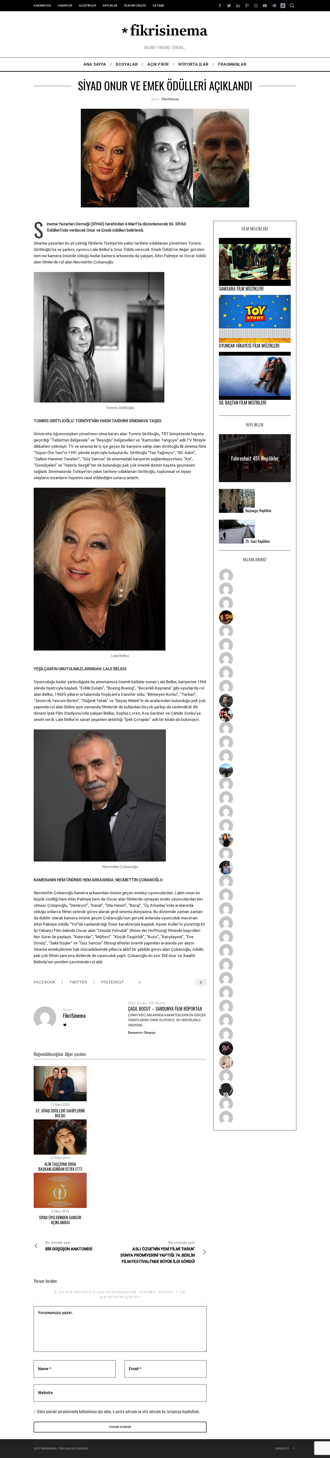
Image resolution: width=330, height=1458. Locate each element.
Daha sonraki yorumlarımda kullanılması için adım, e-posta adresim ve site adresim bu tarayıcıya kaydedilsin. (118, 1411)
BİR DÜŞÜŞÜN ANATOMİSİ (68, 1245)
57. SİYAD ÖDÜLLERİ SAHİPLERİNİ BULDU (60, 1113)
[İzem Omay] (254, 909)
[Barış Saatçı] (254, 1020)
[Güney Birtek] (254, 1048)
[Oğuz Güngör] (254, 1118)
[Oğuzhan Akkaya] (254, 937)
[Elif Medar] (254, 1062)
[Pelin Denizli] (254, 993)
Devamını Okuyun (142, 1032)
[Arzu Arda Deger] (254, 659)
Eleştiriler (87, 5)
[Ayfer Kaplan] (254, 715)
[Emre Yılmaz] (254, 784)
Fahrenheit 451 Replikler (255, 458)
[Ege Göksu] (254, 895)
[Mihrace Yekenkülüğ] (254, 1104)
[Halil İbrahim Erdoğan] (254, 589)
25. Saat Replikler (257, 541)
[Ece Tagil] (254, 1007)
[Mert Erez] (254, 1090)
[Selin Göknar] (254, 868)
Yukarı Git (282, 1448)
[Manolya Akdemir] (254, 1076)
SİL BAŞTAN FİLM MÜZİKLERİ (242, 402)
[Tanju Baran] (254, 603)
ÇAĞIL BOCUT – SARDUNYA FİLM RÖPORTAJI (165, 1008)
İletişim (158, 5)
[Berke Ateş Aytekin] (254, 854)
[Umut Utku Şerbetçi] (254, 826)
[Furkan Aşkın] (254, 798)
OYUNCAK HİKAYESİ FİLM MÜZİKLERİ (249, 345)
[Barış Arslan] (254, 701)
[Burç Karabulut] (254, 687)
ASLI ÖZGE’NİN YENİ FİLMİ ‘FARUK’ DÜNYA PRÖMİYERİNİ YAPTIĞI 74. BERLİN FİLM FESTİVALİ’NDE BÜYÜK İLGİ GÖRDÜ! (158, 1252)
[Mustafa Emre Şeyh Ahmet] (254, 812)
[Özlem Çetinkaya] (254, 645)
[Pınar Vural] (254, 979)
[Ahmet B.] (254, 576)
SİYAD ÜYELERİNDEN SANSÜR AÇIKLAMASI (60, 1219)
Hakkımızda (42, 5)
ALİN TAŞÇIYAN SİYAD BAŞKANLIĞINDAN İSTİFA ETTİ (60, 1166)
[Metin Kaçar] (254, 631)
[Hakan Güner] (254, 881)
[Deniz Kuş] (254, 617)
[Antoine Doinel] (254, 729)
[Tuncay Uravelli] (254, 770)
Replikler (110, 5)
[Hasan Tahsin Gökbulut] (254, 1034)
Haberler (65, 5)
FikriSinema (170, 98)
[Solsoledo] (254, 951)
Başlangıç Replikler (258, 511)
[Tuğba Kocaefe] (254, 673)
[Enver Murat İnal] (254, 923)
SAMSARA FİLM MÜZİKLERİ (241, 288)
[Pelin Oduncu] (254, 840)
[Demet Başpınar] (254, 756)
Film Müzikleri (135, 5)
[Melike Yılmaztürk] (254, 965)
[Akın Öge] (254, 742)
